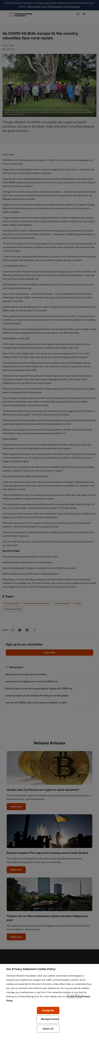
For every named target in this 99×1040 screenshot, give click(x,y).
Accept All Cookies (48, 1010)
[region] (49, 1002)
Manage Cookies (47, 1019)
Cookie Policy (74, 996)
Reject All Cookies (48, 1029)
